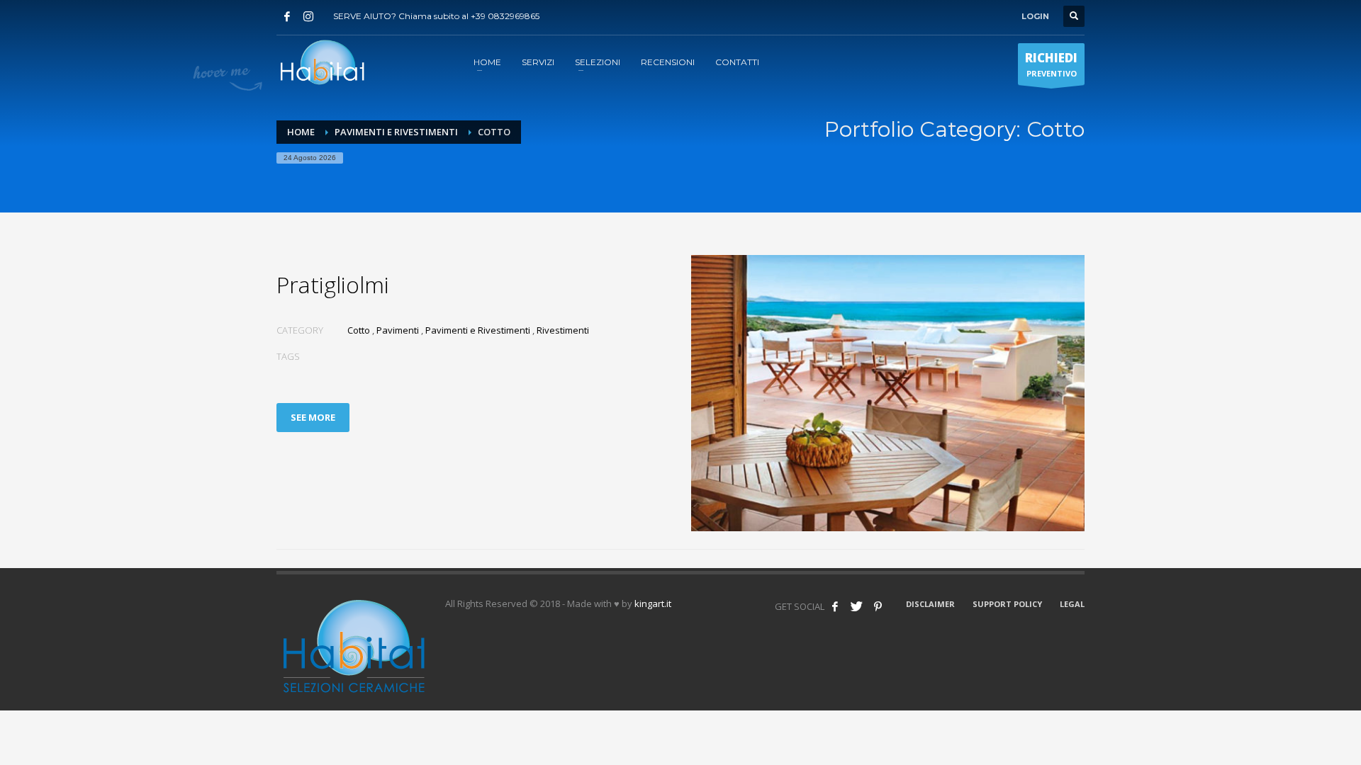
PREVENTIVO (1051, 64)
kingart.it (652, 603)
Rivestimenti (563, 330)
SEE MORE (313, 417)
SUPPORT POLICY (1007, 604)
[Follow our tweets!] (856, 606)
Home (301, 131)
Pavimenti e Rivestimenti (396, 131)
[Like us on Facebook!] (835, 606)
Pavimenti (397, 330)
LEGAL (1072, 604)
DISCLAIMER (930, 604)
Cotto (358, 330)
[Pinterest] (877, 606)
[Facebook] (287, 16)
